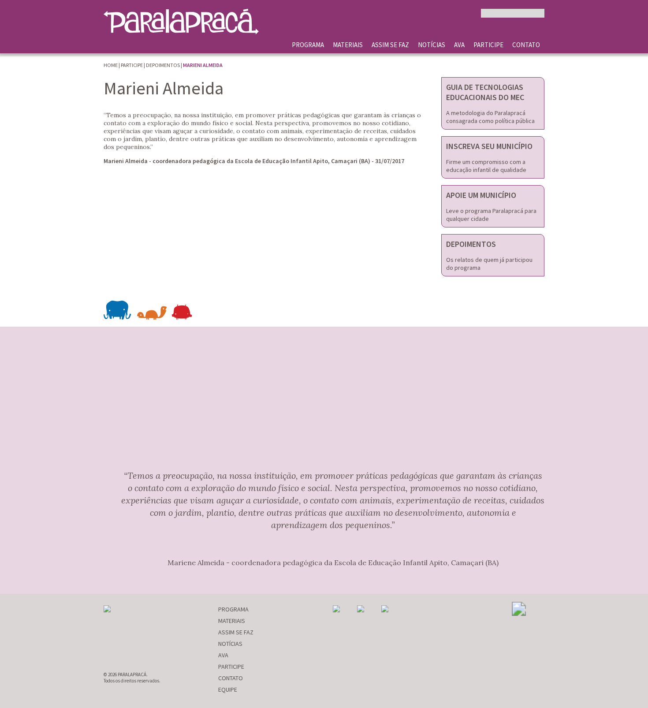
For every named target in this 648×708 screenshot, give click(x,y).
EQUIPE (227, 689)
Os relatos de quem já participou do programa (489, 264)
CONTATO (526, 45)
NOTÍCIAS (431, 45)
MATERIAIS (348, 45)
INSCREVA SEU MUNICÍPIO (489, 146)
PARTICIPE (488, 45)
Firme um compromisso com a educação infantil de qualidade (486, 166)
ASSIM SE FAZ (390, 45)
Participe (132, 65)
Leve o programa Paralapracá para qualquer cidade (491, 215)
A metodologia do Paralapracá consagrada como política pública (490, 117)
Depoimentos (163, 65)
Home (111, 65)
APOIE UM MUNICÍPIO (481, 195)
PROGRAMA (308, 45)
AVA (459, 45)
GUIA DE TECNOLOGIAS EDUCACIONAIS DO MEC (485, 92)
